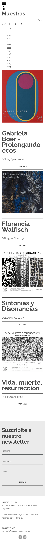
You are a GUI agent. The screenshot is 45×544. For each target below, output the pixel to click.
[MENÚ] (4, 3)
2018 (9, 54)
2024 (9, 35)
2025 (9, 32)
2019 (9, 51)
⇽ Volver (39, 20)
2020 (9, 48)
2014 (9, 67)
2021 (9, 45)
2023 (9, 38)
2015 (9, 63)
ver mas (22, 166)
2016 (9, 60)
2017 (9, 57)
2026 (9, 29)
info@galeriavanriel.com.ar (18, 531)
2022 (9, 42)
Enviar (22, 482)
